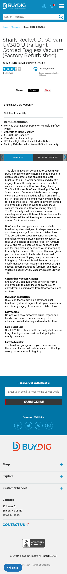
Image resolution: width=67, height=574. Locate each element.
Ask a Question (47, 68)
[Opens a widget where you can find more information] (12, 568)
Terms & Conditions (41, 565)
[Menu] (61, 6)
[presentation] (2, 157)
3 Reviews (8, 73)
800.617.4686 (11, 514)
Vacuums (16, 27)
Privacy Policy (23, 565)
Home (5, 27)
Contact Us (14, 525)
